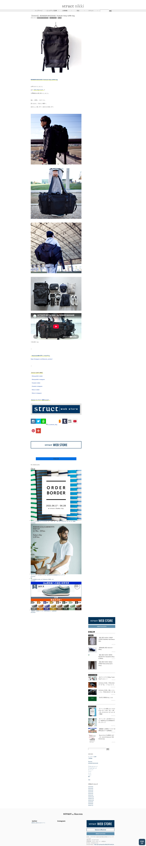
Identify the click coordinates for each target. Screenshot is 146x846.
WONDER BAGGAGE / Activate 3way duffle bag (44, 79)
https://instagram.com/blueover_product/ (41, 359)
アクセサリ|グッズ (92, 768)
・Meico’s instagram (36, 393)
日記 (78, 10)
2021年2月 (90, 793)
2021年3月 (90, 791)
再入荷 (59, 17)
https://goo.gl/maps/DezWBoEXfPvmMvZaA (104, 844)
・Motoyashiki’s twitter (37, 376)
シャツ (89, 771)
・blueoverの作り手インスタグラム (40, 355)
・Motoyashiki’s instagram (38, 379)
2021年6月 (90, 786)
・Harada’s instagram (36, 386)
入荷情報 (64, 10)
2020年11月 (91, 798)
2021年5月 (90, 788)
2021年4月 (90, 790)
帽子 (89, 776)
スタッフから (53, 17)
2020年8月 (90, 803)
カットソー (90, 769)
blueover (90, 761)
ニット (89, 773)
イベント (91, 10)
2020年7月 (90, 805)
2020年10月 (91, 800)
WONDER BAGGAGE (42, 17)
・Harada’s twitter (35, 383)
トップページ (38, 10)
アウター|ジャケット (93, 766)
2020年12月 (91, 797)
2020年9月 (90, 802)
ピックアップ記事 (52, 10)
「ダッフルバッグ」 (38, 89)
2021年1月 (90, 795)
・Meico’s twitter (35, 389)
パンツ (89, 774)
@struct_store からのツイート (38, 822)
